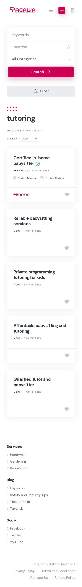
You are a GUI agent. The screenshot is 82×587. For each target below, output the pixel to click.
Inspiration (18, 488)
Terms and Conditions (58, 571)
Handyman (18, 454)
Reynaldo (20, 170)
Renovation (19, 468)
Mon (16, 230)
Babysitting (40, 170)
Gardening (18, 461)
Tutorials (17, 508)
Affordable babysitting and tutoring (39, 328)
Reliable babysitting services (32, 221)
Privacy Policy (24, 571)
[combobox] (41, 59)
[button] (50, 10)
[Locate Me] (68, 47)
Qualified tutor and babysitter (31, 382)
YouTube (17, 542)
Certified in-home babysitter (31, 160)
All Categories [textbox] (24, 58)
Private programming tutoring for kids (34, 274)
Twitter (15, 535)
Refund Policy (65, 577)
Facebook (17, 528)
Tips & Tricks (20, 502)
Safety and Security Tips (29, 495)
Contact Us (39, 577)
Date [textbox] (25, 138)
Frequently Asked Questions (53, 564)
